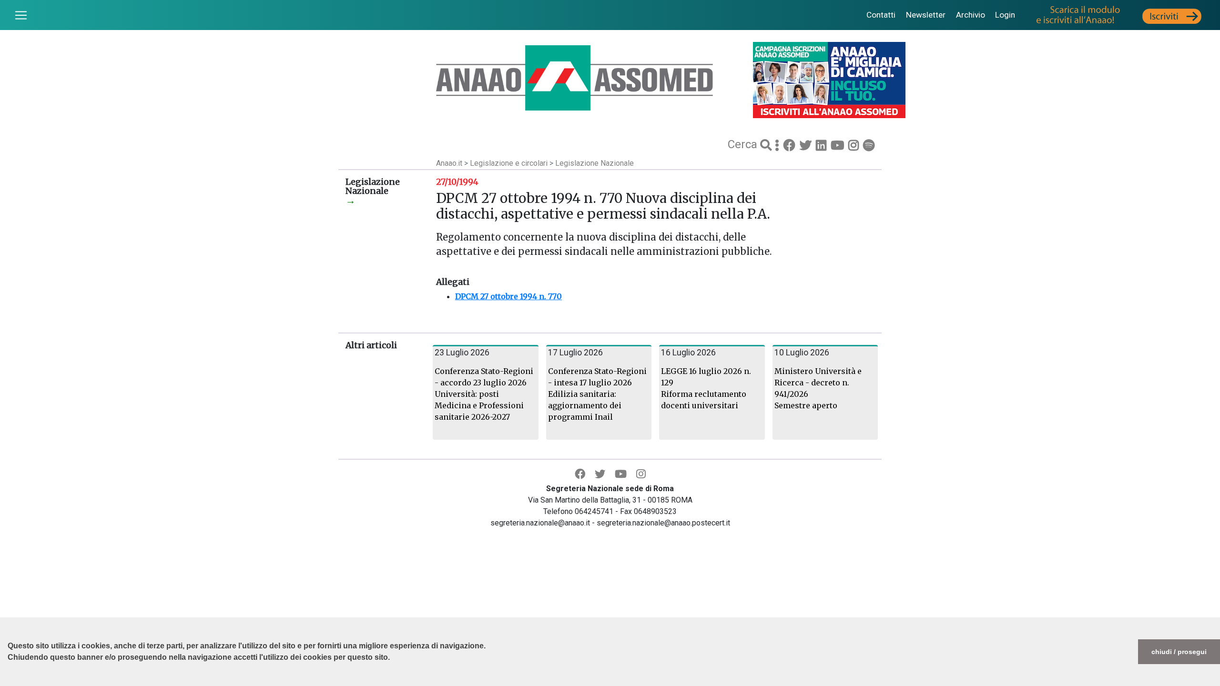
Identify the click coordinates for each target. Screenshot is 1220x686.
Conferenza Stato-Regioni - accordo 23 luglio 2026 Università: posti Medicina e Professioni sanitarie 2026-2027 (484, 394)
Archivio (970, 15)
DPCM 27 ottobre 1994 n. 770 (508, 296)
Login (1005, 15)
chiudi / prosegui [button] (1179, 652)
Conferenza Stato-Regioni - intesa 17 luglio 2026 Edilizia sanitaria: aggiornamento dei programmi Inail (597, 394)
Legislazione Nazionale (594, 163)
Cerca (744, 144)
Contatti (880, 15)
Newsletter (926, 15)
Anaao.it (449, 163)
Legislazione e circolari (509, 163)
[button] (9, 681)
